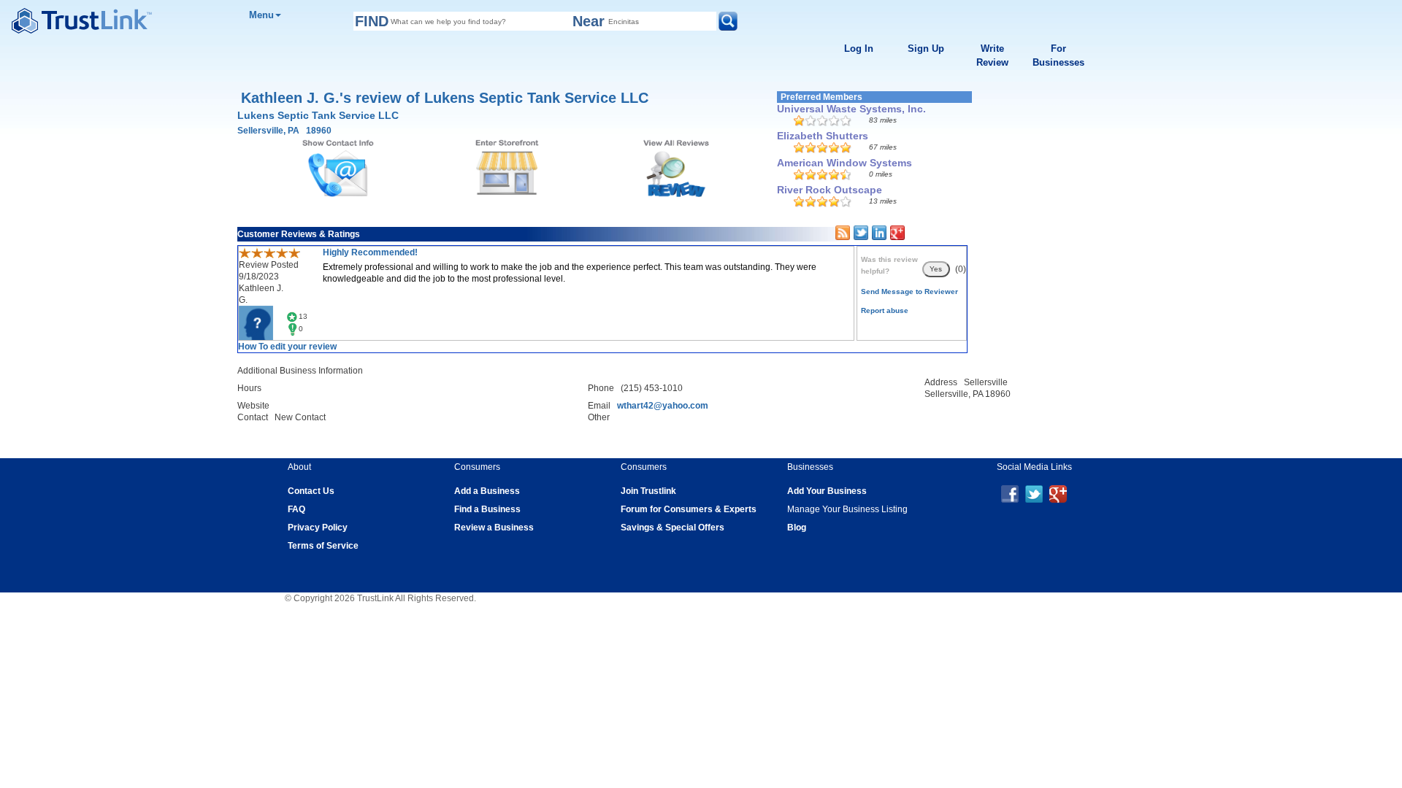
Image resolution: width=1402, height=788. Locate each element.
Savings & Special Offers (672, 527)
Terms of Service (323, 546)
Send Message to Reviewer (909, 291)
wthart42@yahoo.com (662, 406)
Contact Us (311, 491)
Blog (796, 527)
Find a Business (487, 509)
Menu (261, 14)
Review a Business (494, 527)
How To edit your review (287, 346)
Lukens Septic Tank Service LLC (318, 115)
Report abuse (884, 310)
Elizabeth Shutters (822, 136)
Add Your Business (827, 491)
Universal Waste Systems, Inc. (851, 109)
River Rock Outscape (829, 190)
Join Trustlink (648, 491)
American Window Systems (844, 163)
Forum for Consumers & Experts (688, 509)
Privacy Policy (318, 527)
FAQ (296, 509)
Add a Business (487, 491)
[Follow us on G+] (1058, 493)
